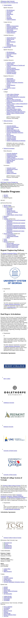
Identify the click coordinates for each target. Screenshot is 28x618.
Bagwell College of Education (14, 99)
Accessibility (7, 600)
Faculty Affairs (10, 64)
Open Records (7, 613)
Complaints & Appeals (12, 156)
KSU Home (4, 182)
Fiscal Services (10, 135)
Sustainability (7, 599)
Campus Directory (11, 32)
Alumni (5, 240)
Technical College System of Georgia (11, 485)
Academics (6, 218)
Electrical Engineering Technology (11, 495)
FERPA (8, 163)
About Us (6, 196)
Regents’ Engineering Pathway (10, 253)
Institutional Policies (11, 154)
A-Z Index (6, 179)
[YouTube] (15, 548)
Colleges (6, 89)
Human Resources (11, 79)
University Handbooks (12, 153)
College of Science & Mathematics (15, 106)
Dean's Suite (9, 208)
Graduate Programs (11, 235)
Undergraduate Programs (12, 236)
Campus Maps (7, 568)
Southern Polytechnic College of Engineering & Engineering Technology (16, 111)
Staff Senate (9, 170)
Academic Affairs (11, 62)
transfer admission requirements (12, 304)
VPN (8, 57)
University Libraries (11, 27)
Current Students (7, 5)
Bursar (8, 43)
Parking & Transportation (13, 26)
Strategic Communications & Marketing (16, 140)
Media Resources (8, 571)
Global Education (8, 597)
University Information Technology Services (14, 582)
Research (6, 241)
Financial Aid (10, 44)
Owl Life (9, 17)
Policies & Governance (9, 148)
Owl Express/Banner (11, 53)
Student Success (10, 39)
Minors (8, 237)
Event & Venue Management (13, 131)
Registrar (6, 592)
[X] (15, 544)
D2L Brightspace (11, 10)
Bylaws (5, 217)
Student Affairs (10, 128)
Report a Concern (8, 610)
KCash (8, 15)
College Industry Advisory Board (14, 214)
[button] (11, 183)
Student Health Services (12, 28)
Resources (6, 216)
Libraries (6, 587)
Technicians (9, 209)
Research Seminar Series (12, 245)
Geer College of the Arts (12, 95)
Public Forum (10, 161)
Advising (9, 40)
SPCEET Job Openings (12, 212)
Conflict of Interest (11, 157)
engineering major (11, 307)
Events (5, 239)
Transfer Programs (11, 210)
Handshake (9, 18)
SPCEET (6, 195)
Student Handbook (11, 41)
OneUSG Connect (11, 87)
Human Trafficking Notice (10, 614)
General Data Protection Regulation (15, 158)
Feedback (6, 612)
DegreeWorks (10, 14)
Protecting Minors (11, 160)
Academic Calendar (8, 578)
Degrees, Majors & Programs (10, 591)
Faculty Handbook (11, 70)
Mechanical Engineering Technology (17, 497)
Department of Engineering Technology (16, 225)
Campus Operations (11, 139)
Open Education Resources (13, 69)
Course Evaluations (11, 19)
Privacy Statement (8, 606)
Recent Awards (10, 243)
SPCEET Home (7, 205)
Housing (6, 588)
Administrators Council (12, 169)
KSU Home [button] (4, 2)
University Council (11, 168)
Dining (8, 24)
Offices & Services (8, 120)
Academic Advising (11, 138)
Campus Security (8, 596)
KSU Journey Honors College (14, 109)
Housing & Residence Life (13, 130)
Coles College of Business (13, 94)
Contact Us (9, 213)
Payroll (8, 86)
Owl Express (10, 11)
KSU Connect (10, 56)
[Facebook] (15, 542)
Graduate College (11, 107)
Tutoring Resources (11, 37)
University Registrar (11, 45)
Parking (5, 570)
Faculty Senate (10, 172)
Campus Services (11, 81)
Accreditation (7, 608)
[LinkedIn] (15, 545)
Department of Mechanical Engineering (16, 227)
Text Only (6, 616)
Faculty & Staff (7, 47)
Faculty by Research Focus (13, 244)
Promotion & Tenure (11, 72)
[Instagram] (15, 546)
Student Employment (12, 31)
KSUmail (9, 12)
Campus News (7, 579)
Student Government (11, 173)
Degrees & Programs (8, 233)
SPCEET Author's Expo (12, 247)
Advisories (6, 609)
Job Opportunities (8, 593)
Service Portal (10, 30)
